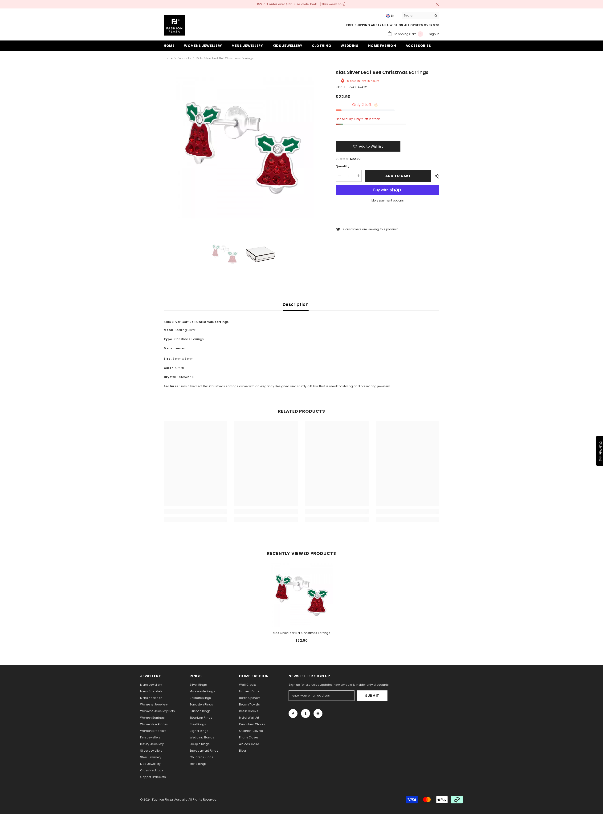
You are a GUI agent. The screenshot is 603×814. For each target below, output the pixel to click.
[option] (243, 147)
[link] (195, 511)
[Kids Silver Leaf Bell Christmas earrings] (301, 595)
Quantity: (343, 166)
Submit (372, 695)
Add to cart (398, 175)
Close (437, 4)
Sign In (434, 34)
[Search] (420, 15)
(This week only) (333, 4)
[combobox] (417, 15)
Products (184, 58)
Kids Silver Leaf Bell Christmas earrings (301, 633)
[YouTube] (318, 713)
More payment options (387, 200)
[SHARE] (435, 176)
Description (296, 304)
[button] (368, 146)
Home (168, 58)
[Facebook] (293, 713)
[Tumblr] (305, 713)
